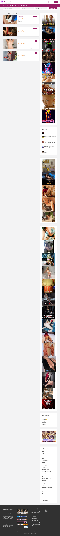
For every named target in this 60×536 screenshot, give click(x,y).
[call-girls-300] (48, 102)
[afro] (49, 246)
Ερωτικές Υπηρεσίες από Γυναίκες (27, 20)
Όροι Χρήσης (20, 5)
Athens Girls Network (46, 465)
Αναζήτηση (53, 8)
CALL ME (34, 525)
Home (18, 531)
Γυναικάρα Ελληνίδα (45, 421)
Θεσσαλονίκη (45, 496)
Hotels (44, 481)
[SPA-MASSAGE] (48, 165)
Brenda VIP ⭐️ (44, 419)
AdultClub (44, 463)
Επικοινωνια (25, 5)
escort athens (37, 525)
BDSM (32, 525)
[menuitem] (43, 2)
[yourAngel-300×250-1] (48, 67)
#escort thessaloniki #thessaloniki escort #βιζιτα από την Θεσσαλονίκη (36, 520)
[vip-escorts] (48, 178)
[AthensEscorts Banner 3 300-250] (48, 89)
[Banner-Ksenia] (48, 325)
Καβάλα (44, 498)
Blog (15, 5)
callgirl (32, 20)
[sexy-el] (48, 337)
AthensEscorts (45, 467)
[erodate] (48, 57)
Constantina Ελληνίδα (45, 424)
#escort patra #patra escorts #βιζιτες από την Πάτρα (36, 515)
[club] (48, 298)
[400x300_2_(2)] (48, 404)
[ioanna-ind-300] (48, 272)
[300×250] (48, 20)
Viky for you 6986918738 (23, 53)
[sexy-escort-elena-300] (48, 216)
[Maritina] (48, 191)
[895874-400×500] (48, 380)
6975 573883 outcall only (23, 16)
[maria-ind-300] (48, 259)
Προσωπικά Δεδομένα (34, 531)
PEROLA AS (44, 422)
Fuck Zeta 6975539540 (22, 28)
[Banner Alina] (48, 349)
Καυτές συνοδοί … (5, 5)
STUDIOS (44, 485)
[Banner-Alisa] (48, 285)
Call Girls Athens (21, 20)
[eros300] (48, 116)
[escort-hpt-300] (48, 204)
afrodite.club (8, 1)
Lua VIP (43, 417)
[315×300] (48, 45)
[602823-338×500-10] (49, 364)
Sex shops (44, 483)
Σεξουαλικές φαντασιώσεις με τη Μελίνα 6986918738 (28, 40)
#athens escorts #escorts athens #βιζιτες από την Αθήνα (36, 511)
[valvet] (48, 78)
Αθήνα (44, 495)
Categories (11, 5)
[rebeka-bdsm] (48, 233)
